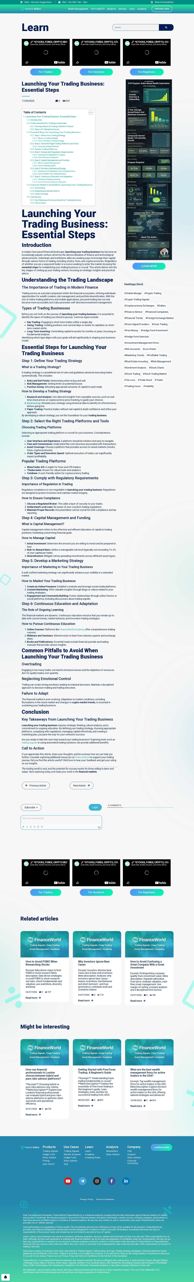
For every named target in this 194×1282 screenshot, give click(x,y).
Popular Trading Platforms (46, 149)
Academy (89, 1154)
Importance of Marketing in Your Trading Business (56, 171)
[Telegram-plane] (82, 1181)
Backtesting (33, 403)
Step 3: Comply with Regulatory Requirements (54, 152)
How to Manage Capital (46, 166)
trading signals (29, 742)
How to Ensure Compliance (48, 157)
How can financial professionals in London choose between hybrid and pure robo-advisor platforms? (43, 1074)
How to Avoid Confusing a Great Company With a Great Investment (147, 964)
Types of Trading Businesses (47, 129)
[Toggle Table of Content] (90, 112)
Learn (88, 1151)
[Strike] (34, 826)
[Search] (166, 27)
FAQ (129, 1151)
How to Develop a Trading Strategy (51, 141)
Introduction (36, 120)
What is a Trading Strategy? (48, 138)
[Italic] (27, 826)
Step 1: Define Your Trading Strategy (50, 135)
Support (131, 1154)
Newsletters (112, 1151)
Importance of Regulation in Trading (51, 155)
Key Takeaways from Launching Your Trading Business (58, 200)
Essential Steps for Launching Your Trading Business (55, 132)
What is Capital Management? (49, 163)
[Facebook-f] (111, 1181)
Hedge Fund (49, 1154)
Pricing (46, 1160)
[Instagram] (97, 1181)
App (66, 1164)
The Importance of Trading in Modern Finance (54, 126)
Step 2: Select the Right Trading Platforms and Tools (57, 144)
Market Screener (72, 1154)
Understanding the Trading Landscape (48, 123)
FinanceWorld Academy (72, 629)
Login (95, 807)
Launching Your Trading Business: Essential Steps (50, 116)
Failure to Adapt (41, 194)
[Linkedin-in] (126, 1181)
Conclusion (35, 197)
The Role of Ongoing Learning (49, 179)
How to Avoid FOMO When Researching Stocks (41, 963)
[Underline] (31, 826)
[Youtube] (68, 1181)
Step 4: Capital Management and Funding (52, 160)
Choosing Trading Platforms (48, 146)
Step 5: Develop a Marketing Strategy (50, 168)
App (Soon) (49, 1164)
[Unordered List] (42, 826)
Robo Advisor (49, 1157)
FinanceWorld (82, 757)
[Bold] (23, 826)
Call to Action (40, 203)
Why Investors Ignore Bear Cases (94, 963)
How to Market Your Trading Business (52, 174)
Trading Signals (50, 1151)
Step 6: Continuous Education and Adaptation (53, 177)
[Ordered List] (38, 826)
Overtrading (40, 188)
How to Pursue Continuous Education (52, 182)
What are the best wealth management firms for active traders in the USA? (147, 1072)
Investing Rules (92, 1157)
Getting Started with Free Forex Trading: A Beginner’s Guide (96, 1071)
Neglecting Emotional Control (47, 191)
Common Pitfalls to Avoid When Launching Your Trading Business (61, 185)
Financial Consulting (132, 1161)
